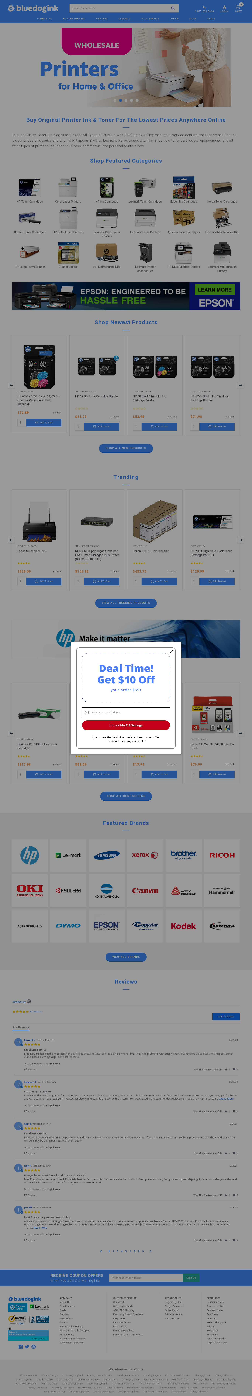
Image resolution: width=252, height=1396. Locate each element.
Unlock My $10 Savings (126, 725)
